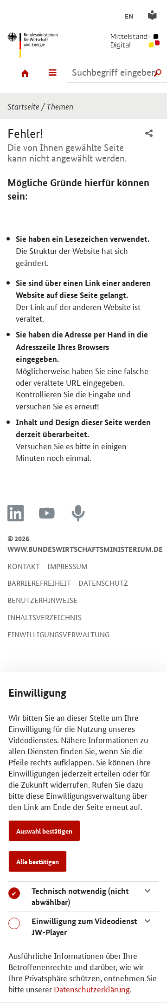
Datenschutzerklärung (92, 988)
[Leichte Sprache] (154, 15)
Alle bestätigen (37, 861)
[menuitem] (149, 134)
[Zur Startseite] (125, 39)
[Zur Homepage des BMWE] (42, 43)
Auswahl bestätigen (44, 830)
